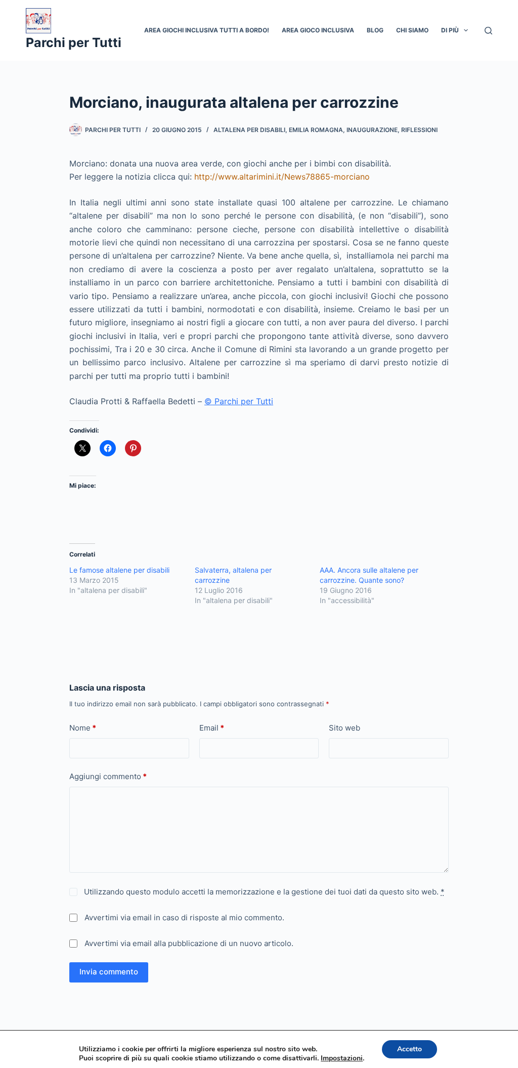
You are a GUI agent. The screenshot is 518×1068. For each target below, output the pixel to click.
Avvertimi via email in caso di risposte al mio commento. (184, 917)
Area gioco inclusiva (318, 30)
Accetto (409, 1049)
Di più (450, 30)
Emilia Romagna (316, 130)
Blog (375, 30)
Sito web (344, 728)
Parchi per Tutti (73, 42)
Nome (82, 728)
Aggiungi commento (108, 776)
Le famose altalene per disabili (119, 570)
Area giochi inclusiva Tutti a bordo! (206, 30)
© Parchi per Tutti (238, 401)
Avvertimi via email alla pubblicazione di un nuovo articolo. (188, 943)
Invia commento (108, 971)
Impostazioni (342, 1058)
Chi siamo (412, 30)
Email (211, 728)
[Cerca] (488, 30)
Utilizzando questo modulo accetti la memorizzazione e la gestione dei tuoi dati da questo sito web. (263, 891)
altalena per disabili (249, 130)
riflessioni (419, 130)
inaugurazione (372, 130)
